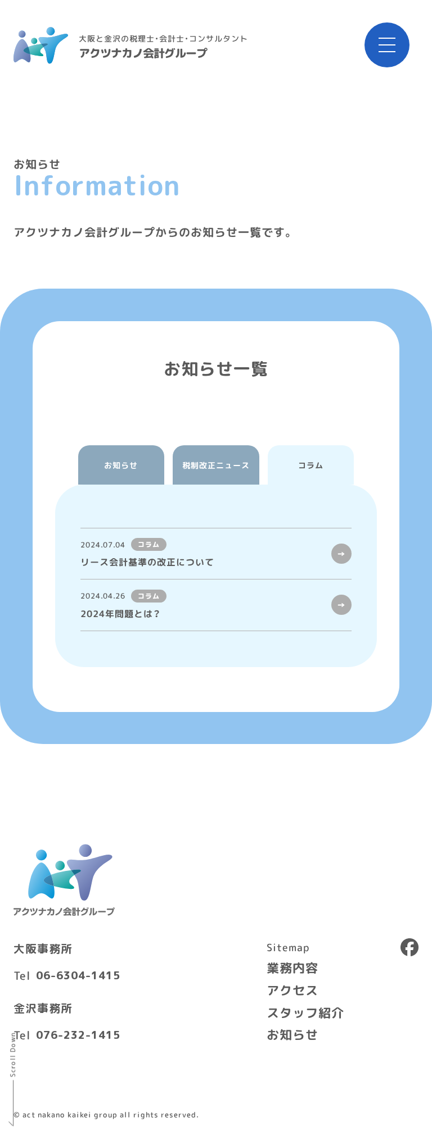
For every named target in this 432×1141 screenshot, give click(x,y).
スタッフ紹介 (305, 1012)
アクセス (292, 989)
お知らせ (292, 1034)
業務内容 (292, 967)
